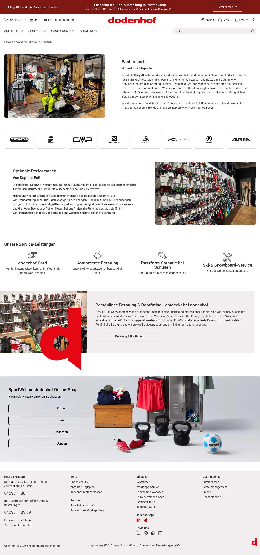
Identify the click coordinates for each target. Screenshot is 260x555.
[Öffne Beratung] (96, 31)
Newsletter (142, 482)
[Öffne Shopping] (44, 31)
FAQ (106, 545)
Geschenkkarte (145, 502)
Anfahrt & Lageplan (82, 487)
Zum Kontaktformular (17, 525)
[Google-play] (138, 520)
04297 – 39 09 (17, 512)
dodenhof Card (145, 507)
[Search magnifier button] (253, 31)
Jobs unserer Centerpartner (87, 510)
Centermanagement (215, 487)
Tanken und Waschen (149, 492)
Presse (207, 492)
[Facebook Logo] (146, 533)
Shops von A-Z (79, 482)
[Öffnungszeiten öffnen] (254, 542)
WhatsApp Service (147, 487)
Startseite (8, 42)
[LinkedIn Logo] (160, 533)
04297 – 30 (14, 493)
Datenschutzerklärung (124, 545)
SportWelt (33, 42)
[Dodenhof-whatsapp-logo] (153, 533)
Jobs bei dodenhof (82, 505)
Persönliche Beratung (17, 520)
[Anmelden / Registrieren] (253, 20)
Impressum (96, 545)
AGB (177, 545)
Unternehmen (211, 482)
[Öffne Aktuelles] (21, 31)
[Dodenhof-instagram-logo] (138, 533)
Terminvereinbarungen (150, 497)
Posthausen (21, 42)
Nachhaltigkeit (212, 497)
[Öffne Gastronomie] (73, 31)
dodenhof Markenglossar (86, 492)
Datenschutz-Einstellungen (156, 545)
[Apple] (146, 520)
